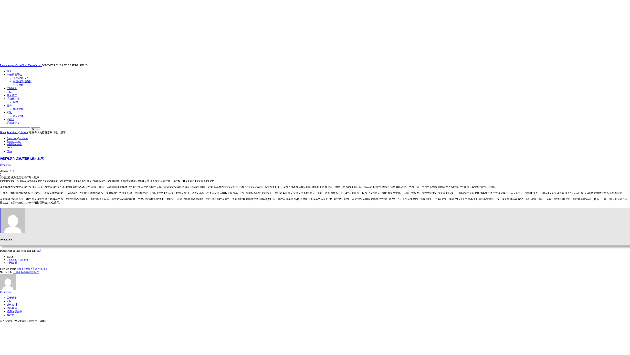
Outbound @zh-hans (17, 259)
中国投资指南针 (22, 81)
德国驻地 (12, 88)
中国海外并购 (14, 144)
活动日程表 (13, 98)
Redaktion (5, 165)
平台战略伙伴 (21, 78)
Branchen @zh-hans (17, 132)
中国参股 (12, 262)
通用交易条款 (14, 311)
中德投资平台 (14, 74)
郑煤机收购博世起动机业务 (32, 268)
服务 (9, 105)
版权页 (10, 315)
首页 (9, 71)
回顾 (15, 102)
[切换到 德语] (10, 119)
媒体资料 (12, 304)
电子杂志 (12, 95)
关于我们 (12, 297)
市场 (9, 151)
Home (3, 132)
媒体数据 (18, 109)
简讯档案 (18, 116)
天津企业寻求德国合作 (26, 272)
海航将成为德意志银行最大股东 (22, 158)
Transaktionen (14, 141)
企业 (9, 147)
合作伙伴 (18, 84)
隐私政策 (12, 308)
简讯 (9, 112)
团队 (9, 91)
